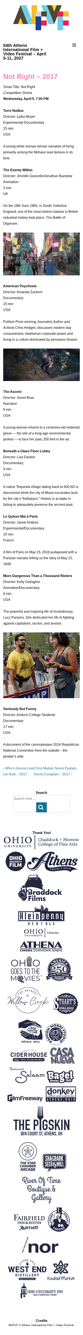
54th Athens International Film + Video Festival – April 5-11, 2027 (24, 51)
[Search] (41, 807)
